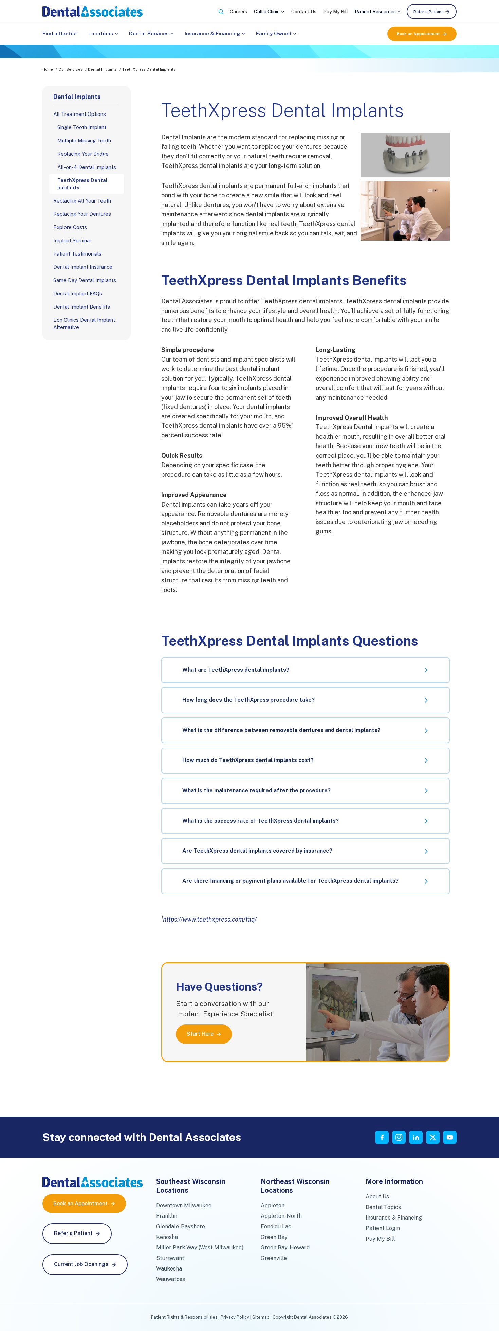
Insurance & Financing (212, 33)
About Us (377, 1196)
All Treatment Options (79, 114)
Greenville (274, 1258)
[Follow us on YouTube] (450, 1137)
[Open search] (221, 11)
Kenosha (167, 1237)
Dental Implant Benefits (81, 307)
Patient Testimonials (77, 254)
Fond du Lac (276, 1226)
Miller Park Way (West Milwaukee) (199, 1247)
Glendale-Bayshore (180, 1226)
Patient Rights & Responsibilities (184, 1317)
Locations (100, 33)
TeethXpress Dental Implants (82, 183)
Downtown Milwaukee (183, 1205)
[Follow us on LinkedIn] (416, 1137)
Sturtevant (170, 1258)
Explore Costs (70, 227)
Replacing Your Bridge (83, 154)
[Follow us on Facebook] (382, 1137)
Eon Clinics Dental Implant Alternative (84, 323)
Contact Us (303, 11)
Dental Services (149, 33)
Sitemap (261, 1317)
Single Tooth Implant (81, 127)
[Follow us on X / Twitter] (433, 1137)
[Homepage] (92, 11)
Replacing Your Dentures (82, 214)
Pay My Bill (335, 11)
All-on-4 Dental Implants (86, 167)
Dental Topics (383, 1207)
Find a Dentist (59, 33)
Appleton (272, 1205)
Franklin (166, 1216)
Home (47, 69)
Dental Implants (102, 69)
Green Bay (274, 1237)
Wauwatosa (170, 1279)
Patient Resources (375, 11)
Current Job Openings (81, 1264)
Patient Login (383, 1228)
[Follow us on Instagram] (399, 1137)
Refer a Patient (428, 11)
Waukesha (169, 1268)
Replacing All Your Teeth (82, 201)
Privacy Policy (235, 1317)
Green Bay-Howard (285, 1247)
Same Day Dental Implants (84, 280)
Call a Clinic (267, 11)
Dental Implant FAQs (77, 293)
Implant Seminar (72, 240)
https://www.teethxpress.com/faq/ (210, 919)
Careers (238, 11)
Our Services (70, 69)
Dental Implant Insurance (82, 267)
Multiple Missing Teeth (84, 140)
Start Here (200, 1034)
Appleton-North (281, 1216)
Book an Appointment (418, 33)
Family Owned (273, 33)
